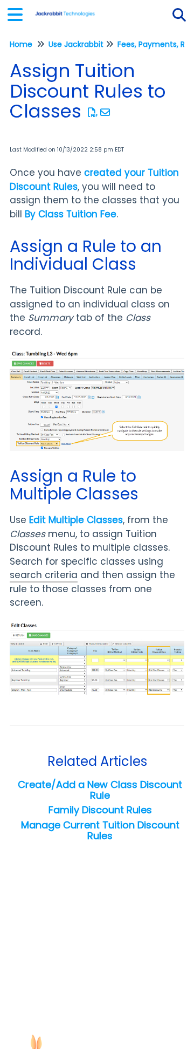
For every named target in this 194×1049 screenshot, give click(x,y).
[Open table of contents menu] (18, 13)
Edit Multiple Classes (76, 519)
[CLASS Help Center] (65, 9)
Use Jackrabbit (75, 44)
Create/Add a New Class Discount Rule (100, 790)
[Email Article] (105, 112)
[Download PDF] (93, 112)
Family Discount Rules (100, 810)
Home (21, 44)
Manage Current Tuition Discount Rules (100, 830)
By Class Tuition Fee (70, 214)
